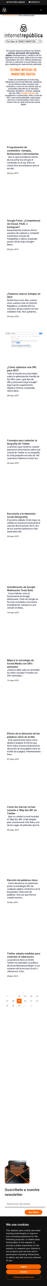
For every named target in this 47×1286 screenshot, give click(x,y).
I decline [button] (23, 1272)
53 (7, 1006)
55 (19, 1006)
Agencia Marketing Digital (10, 15)
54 (13, 1006)
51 (31, 1001)
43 (19, 996)
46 (37, 996)
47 (7, 1001)
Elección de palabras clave (22, 880)
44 (25, 996)
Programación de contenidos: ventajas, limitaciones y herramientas (23, 150)
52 (37, 1001)
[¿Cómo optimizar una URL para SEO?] (24, 340)
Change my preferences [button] (23, 1277)
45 (31, 996)
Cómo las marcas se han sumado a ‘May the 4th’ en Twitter (22, 810)
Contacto (35, 2)
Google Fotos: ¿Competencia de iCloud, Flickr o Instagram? (23, 224)
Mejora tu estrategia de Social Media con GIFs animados (20, 663)
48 (13, 1001)
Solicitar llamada (16, 2)
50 (25, 1001)
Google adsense (28, 93)
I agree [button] (23, 1267)
